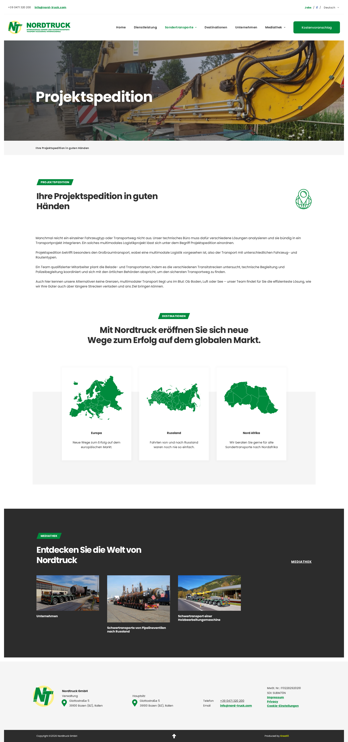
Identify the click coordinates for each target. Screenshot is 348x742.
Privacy (272, 702)
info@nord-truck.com (236, 706)
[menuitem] (332, 7)
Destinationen (216, 27)
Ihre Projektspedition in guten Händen (62, 148)
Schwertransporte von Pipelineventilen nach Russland (136, 629)
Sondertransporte (179, 27)
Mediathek (273, 27)
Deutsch (329, 7)
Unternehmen (246, 27)
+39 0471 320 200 (232, 701)
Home (121, 27)
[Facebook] (317, 7)
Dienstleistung (145, 27)
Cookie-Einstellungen (283, 706)
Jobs (308, 7)
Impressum (275, 697)
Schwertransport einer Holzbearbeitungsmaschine (199, 618)
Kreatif (284, 736)
